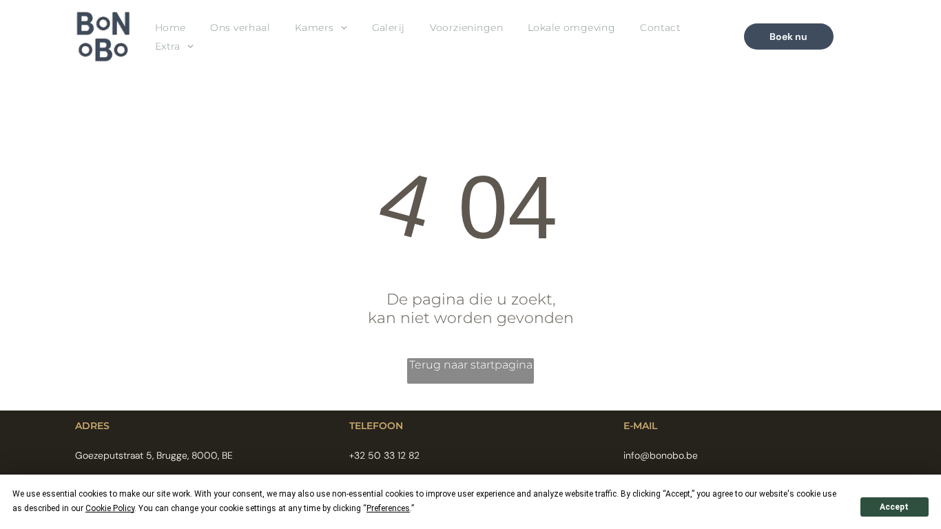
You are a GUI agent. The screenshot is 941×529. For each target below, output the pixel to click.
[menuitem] (170, 28)
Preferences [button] (388, 508)
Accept (894, 507)
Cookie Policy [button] (109, 508)
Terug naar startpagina (470, 364)
